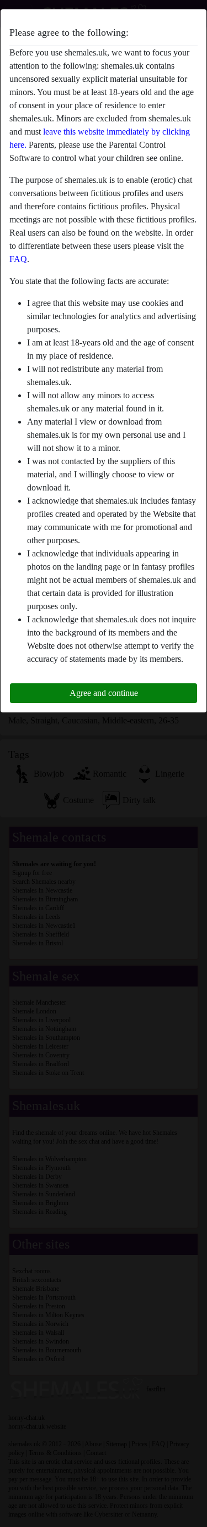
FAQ (18, 259)
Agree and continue (104, 693)
